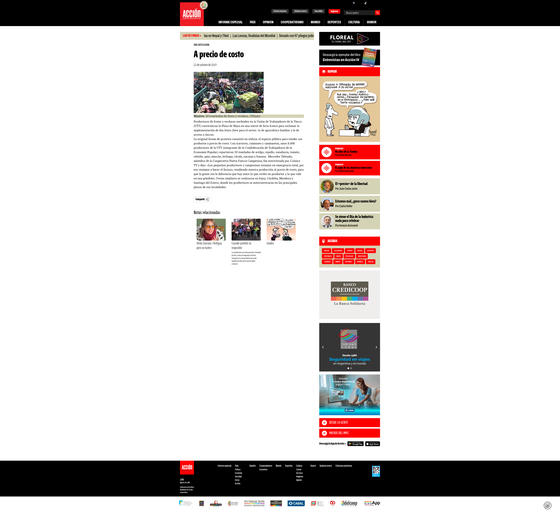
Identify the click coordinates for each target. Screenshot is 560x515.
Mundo (315, 22)
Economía (238, 473)
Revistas (370, 251)
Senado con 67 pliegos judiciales (277, 36)
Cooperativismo (292, 22)
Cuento (298, 470)
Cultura (354, 22)
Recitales (327, 256)
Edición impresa (279, 11)
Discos (370, 262)
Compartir (200, 199)
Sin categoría (201, 45)
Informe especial (230, 22)
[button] (348, 368)
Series (359, 251)
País (253, 22)
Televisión (338, 251)
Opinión (268, 22)
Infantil (360, 262)
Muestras (362, 256)
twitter (354, 3)
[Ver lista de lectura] (547, 505)
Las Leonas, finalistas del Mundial (232, 36)
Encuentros (263, 470)
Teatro (349, 251)
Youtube (371, 2)
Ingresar (334, 11)
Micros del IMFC (339, 433)
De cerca (299, 473)
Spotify (377, 2)
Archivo (237, 484)
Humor (371, 22)
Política (237, 470)
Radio (338, 256)
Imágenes (299, 477)
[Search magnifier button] (377, 12)
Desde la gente (338, 423)
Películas (349, 256)
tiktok (365, 2)
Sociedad (238, 477)
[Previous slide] (323, 347)
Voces (237, 480)
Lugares (327, 262)
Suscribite (319, 11)
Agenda (299, 480)
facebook (347, 2)
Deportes (334, 22)
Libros (337, 262)
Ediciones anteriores (344, 466)
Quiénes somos (300, 11)
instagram (359, 2)
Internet (348, 262)
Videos (326, 251)
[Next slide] (376, 347)
